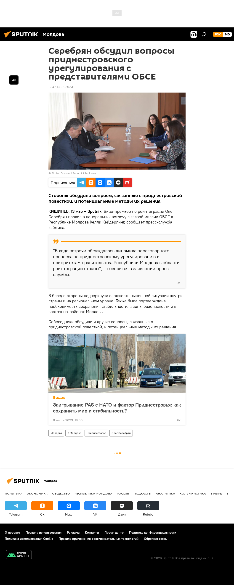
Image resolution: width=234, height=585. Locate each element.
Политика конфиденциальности (152, 532)
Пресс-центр (114, 532)
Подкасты (142, 493)
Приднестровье (96, 433)
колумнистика (193, 493)
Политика (13, 493)
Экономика (37, 493)
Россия (123, 493)
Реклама (73, 532)
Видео (59, 397)
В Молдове (74, 433)
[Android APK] (18, 555)
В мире (216, 493)
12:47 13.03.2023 (60, 87)
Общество (61, 493)
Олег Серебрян (121, 433)
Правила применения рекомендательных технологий (98, 539)
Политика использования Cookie (29, 539)
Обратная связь (155, 539)
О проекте (12, 532)
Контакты (92, 532)
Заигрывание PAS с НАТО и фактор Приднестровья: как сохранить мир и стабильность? (117, 408)
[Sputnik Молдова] (22, 38)
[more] (178, 283)
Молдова (56, 433)
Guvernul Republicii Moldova (78, 173)
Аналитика (165, 493)
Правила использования (43, 532)
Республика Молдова (93, 493)
